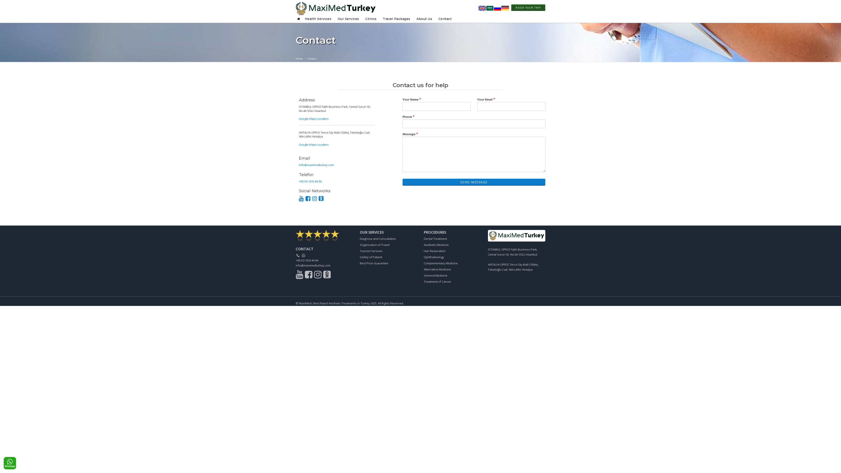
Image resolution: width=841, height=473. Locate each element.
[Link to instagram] (318, 276)
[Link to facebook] (309, 276)
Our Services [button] (348, 19)
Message (410, 133)
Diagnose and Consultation (378, 239)
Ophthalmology (434, 257)
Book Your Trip (528, 7)
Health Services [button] (318, 19)
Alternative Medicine (437, 269)
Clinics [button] (371, 19)
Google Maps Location (314, 119)
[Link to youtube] (300, 276)
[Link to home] (516, 235)
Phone (409, 116)
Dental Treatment (435, 239)
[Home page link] (336, 7)
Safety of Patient (371, 257)
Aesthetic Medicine (436, 245)
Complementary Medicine (441, 263)
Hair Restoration (434, 251)
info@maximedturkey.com (316, 165)
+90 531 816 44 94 (310, 181)
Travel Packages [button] (396, 19)
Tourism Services (371, 251)
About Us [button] (424, 19)
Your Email (486, 99)
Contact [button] (445, 19)
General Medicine (435, 275)
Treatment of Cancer (437, 282)
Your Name (412, 99)
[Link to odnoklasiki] (327, 276)
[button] (299, 19)
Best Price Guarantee (374, 263)
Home (299, 58)
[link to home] (324, 235)
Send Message (474, 182)
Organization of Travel (375, 245)
